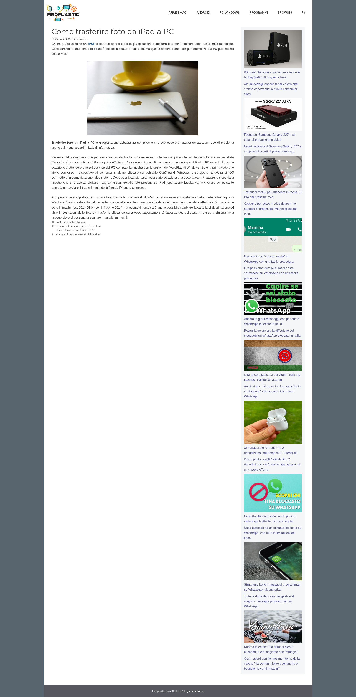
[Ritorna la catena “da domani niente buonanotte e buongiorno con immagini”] (273, 627)
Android (203, 12)
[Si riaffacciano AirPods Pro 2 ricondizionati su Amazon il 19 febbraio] (273, 423)
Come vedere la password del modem (78, 233)
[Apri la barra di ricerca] (303, 12)
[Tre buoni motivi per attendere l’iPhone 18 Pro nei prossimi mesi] (273, 173)
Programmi (259, 12)
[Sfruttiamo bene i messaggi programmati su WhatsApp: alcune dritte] (273, 562)
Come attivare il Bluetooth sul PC (75, 230)
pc (82, 225)
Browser (285, 12)
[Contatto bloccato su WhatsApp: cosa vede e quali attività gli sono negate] (273, 494)
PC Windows (230, 12)
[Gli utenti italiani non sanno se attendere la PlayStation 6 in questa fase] (273, 50)
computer (61, 225)
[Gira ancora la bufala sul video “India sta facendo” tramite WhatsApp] (273, 356)
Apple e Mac (178, 12)
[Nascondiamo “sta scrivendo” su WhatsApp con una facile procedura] (273, 236)
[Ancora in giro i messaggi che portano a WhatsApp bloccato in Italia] (273, 299)
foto (70, 225)
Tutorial (81, 221)
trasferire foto (93, 225)
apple (59, 221)
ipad (76, 225)
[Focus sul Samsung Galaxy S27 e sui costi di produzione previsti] (273, 115)
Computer (69, 221)
